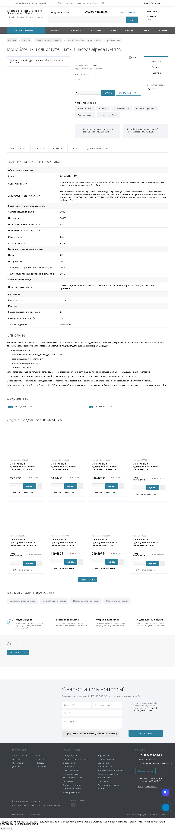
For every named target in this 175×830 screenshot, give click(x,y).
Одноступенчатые (72, 788)
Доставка (96, 30)
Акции (101, 788)
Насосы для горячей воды (86, 600)
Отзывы (145, 30)
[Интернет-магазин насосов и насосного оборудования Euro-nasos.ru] (26, 12)
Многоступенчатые (72, 777)
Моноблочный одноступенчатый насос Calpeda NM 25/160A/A (22, 466)
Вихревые (68, 781)
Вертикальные (105, 755)
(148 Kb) (105, 406)
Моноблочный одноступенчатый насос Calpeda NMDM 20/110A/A (23, 542)
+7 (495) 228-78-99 (96, 12)
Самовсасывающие (72, 785)
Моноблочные (105, 766)
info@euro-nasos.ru (147, 759)
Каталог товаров (24, 30)
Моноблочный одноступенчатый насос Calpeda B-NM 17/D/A (104, 542)
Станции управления (108, 773)
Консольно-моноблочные (110, 770)
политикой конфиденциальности (145, 709)
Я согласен (5, 829)
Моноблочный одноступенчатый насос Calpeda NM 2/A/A (145, 466)
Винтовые (103, 781)
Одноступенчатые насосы (22, 600)
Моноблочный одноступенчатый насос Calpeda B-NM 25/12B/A (63, 542)
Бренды (55, 30)
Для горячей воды (72, 792)
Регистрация (156, 3)
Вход (146, 3)
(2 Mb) (23, 406)
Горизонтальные (106, 759)
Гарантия (128, 30)
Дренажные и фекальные (75, 759)
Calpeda (93, 65)
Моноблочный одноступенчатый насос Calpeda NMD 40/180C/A (104, 466)
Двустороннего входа (108, 785)
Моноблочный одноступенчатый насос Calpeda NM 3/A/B (63, 466)
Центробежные (70, 773)
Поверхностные (71, 770)
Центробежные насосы (54, 600)
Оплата (112, 30)
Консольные (104, 777)
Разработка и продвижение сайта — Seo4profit (147, 815)
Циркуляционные (71, 755)
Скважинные (69, 762)
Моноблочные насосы (117, 600)
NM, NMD (57, 419)
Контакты (162, 30)
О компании (75, 30)
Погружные (68, 766)
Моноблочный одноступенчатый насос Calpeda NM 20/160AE (145, 542)
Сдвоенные (103, 762)
